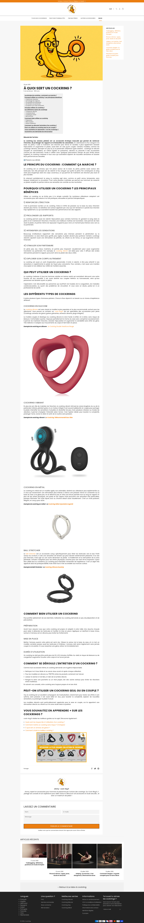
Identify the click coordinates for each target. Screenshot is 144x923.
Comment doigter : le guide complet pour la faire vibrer (113, 49)
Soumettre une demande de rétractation (38, 131)
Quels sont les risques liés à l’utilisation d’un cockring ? (45, 722)
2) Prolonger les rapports (32, 101)
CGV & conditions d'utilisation (91, 902)
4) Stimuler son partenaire (33, 104)
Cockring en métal (30, 114)
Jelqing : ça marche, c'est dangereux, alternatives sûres (114, 43)
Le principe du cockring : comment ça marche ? (41, 95)
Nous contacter (46, 905)
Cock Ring (28, 921)
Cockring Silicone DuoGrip (54, 567)
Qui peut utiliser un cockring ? (35, 107)
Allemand (23, 903)
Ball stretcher (29, 116)
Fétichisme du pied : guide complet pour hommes (112, 55)
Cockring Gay (66, 905)
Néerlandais (24, 915)
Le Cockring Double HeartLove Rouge (60, 326)
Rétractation (45, 908)
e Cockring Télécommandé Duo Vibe (59, 417)
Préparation (28, 120)
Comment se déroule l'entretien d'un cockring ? (41, 125)
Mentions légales (87, 911)
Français (23, 899)
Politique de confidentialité (91, 905)
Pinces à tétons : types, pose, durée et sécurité (113, 38)
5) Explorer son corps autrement (34, 105)
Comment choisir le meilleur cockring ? (39, 730)
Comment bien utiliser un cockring (36, 118)
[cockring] (61, 763)
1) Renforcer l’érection (31, 99)
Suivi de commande (47, 902)
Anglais (23, 901)
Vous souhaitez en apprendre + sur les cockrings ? (42, 129)
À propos (85, 913)
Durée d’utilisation (30, 123)
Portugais (23, 909)
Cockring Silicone (67, 902)
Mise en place (29, 122)
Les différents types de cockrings (36, 110)
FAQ (42, 899)
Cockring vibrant (30, 113)
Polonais (23, 911)
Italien (22, 907)
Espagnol (23, 905)
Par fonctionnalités (57, 18)
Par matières (73, 18)
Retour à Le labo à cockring (72, 887)
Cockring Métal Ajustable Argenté (60, 504)
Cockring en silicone (31, 111)
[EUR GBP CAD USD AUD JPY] (111, 9)
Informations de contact (90, 908)
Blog (100, 18)
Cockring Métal (67, 908)
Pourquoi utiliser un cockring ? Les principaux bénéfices (43, 97)
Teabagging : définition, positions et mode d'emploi (113, 32)
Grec (22, 913)
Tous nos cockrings (39, 18)
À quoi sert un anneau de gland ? (37, 728)
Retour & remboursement (90, 899)
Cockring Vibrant (67, 899)
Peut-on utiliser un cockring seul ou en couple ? (40, 127)
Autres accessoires (88, 18)
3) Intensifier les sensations (33, 102)
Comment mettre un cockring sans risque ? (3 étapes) (45, 725)
